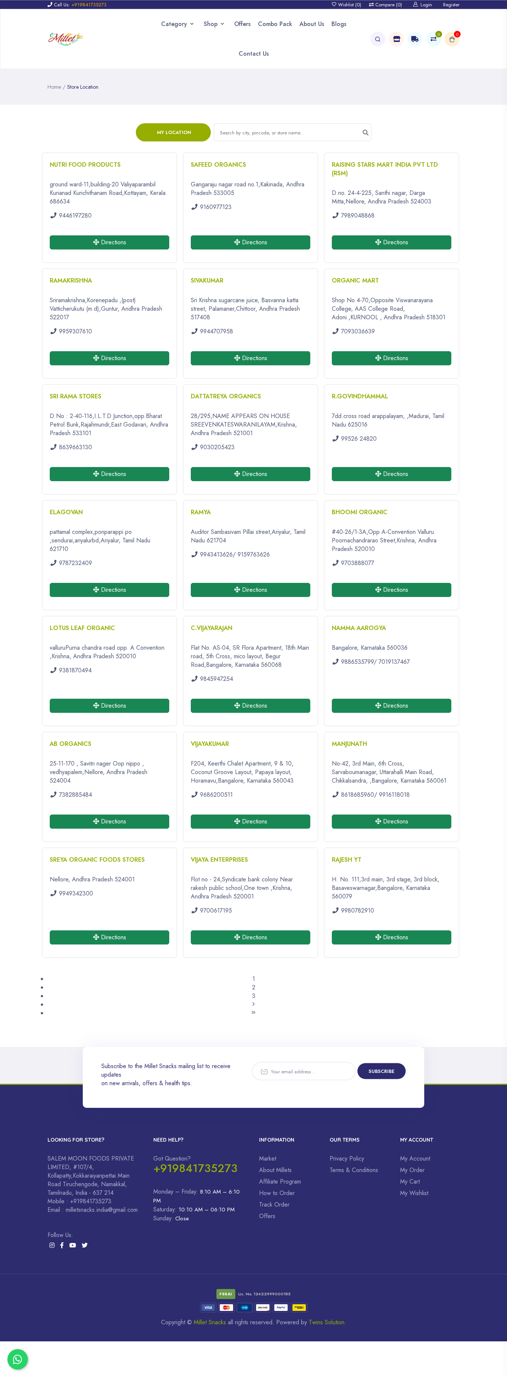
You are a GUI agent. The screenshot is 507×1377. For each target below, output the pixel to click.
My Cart (410, 1181)
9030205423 (217, 447)
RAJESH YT (347, 859)
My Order (412, 1170)
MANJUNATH (349, 744)
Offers (242, 24)
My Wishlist (414, 1193)
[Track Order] (415, 39)
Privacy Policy (347, 1158)
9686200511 (216, 794)
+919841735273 (195, 1168)
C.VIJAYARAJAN (211, 628)
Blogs (338, 24)
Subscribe (382, 1071)
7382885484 (75, 794)
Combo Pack (275, 24)
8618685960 (357, 794)
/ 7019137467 (392, 661)
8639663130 (75, 447)
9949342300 (76, 893)
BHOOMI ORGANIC (359, 512)
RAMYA (201, 512)
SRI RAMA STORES (75, 396)
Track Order (274, 1204)
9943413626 (216, 554)
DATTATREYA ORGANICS (226, 396)
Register (451, 4)
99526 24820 (359, 438)
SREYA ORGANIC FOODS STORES (97, 859)
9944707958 (216, 331)
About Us (312, 24)
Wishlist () (349, 4)
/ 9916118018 (392, 794)
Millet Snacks (210, 1322)
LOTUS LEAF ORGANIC (82, 628)
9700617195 (216, 910)
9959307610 (75, 331)
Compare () (388, 4)
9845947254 (216, 679)
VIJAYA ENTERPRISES (219, 859)
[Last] (253, 1013)
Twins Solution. (327, 1322)
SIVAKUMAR (207, 280)
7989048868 (357, 215)
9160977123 (216, 207)
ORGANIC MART (355, 280)
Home (54, 87)
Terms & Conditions (354, 1170)
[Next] (253, 1004)
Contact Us (254, 53)
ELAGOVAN (66, 512)
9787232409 (75, 563)
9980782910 (357, 910)
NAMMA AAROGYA (359, 628)
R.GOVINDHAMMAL (360, 396)
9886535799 (357, 661)
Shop (210, 24)
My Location (174, 132)
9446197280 (75, 215)
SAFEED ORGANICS (218, 164)
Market (267, 1158)
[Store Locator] (396, 39)
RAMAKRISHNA (71, 280)
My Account (415, 1158)
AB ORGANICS (70, 744)
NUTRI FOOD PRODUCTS (85, 164)
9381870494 (75, 670)
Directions (112, 242)
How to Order (277, 1193)
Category (174, 24)
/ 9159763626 (251, 554)
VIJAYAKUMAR (210, 744)
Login (426, 4)
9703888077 (357, 563)
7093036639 (358, 331)
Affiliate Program (280, 1181)
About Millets (275, 1170)
